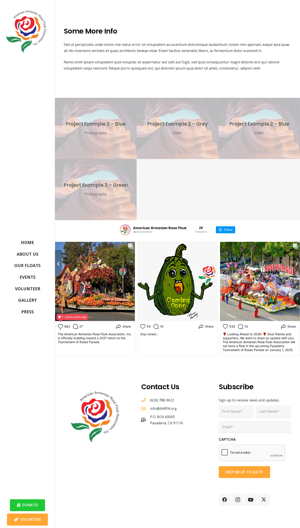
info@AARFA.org (163, 408)
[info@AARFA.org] (145, 408)
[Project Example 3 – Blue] (96, 128)
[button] (44, 265)
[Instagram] (238, 500)
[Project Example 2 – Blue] (259, 128)
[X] (264, 500)
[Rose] (27, 29)
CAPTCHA (227, 439)
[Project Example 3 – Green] (96, 189)
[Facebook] (225, 500)
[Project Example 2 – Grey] (177, 128)
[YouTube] (251, 500)
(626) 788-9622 (162, 400)
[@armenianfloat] (125, 229)
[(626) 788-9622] (145, 400)
